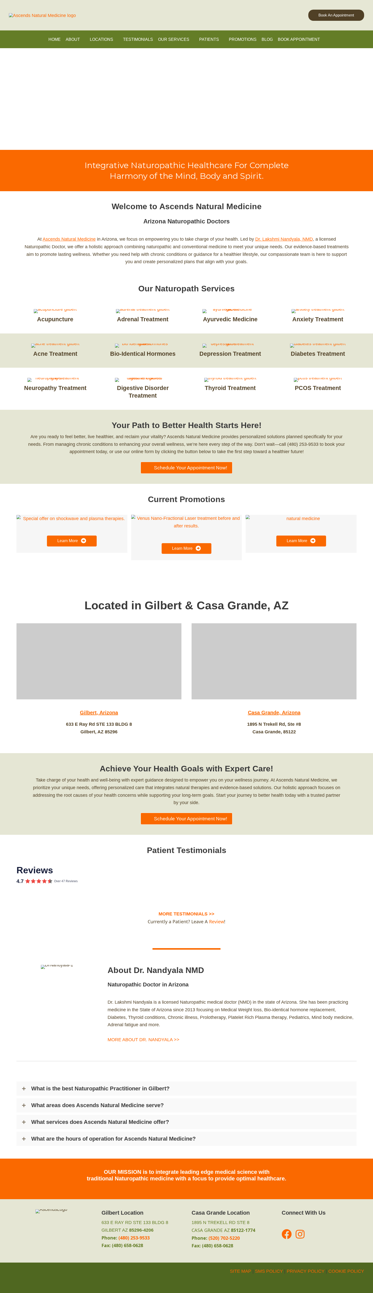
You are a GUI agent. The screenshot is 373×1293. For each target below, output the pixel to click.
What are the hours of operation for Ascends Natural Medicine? (113, 1139)
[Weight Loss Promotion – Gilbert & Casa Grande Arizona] (301, 518)
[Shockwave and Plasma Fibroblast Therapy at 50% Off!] (71, 518)
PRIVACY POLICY (306, 1271)
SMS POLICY (269, 1271)
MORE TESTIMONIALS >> (186, 913)
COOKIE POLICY (346, 1271)
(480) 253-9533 (134, 1238)
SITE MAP (240, 1271)
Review (216, 921)
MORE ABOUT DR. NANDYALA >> (143, 1039)
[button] (336, 15)
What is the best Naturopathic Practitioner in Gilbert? (100, 1088)
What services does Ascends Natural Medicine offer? (100, 1122)
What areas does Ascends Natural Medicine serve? (97, 1105)
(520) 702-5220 (224, 1238)
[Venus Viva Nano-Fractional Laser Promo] (186, 522)
